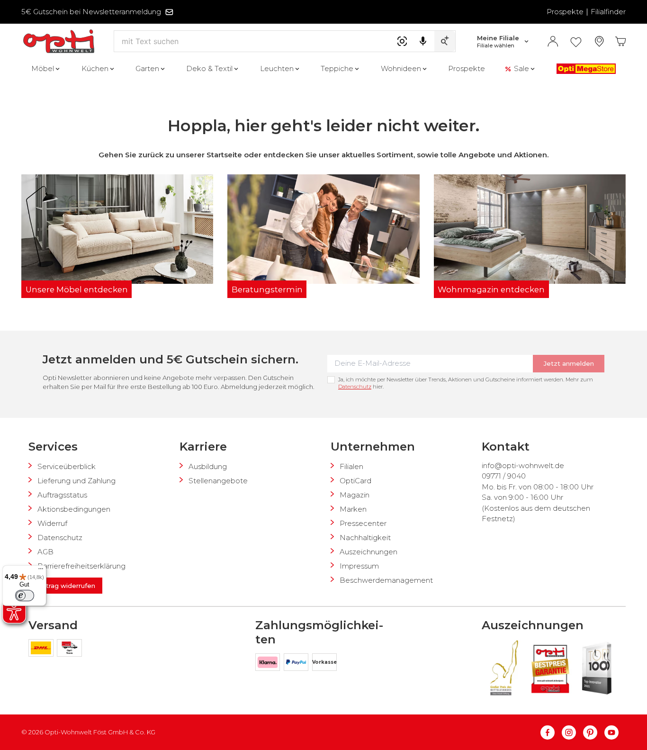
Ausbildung (208, 466)
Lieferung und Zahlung (76, 480)
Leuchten (277, 68)
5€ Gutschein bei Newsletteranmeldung (91, 11)
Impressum (359, 565)
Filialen (351, 466)
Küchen (94, 68)
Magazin (354, 494)
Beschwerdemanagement (386, 580)
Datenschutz (354, 386)
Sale (521, 68)
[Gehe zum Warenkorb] (620, 41)
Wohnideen (401, 68)
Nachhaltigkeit (365, 537)
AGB (45, 551)
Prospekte (565, 11)
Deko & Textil (209, 68)
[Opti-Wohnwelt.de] (58, 41)
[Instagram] (572, 732)
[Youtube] (611, 732)
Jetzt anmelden (569, 363)
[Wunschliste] (576, 42)
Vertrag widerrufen (65, 585)
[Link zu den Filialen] (599, 41)
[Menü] (40, 571)
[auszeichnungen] (503, 668)
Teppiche (337, 68)
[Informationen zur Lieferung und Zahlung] (42, 649)
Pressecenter (363, 523)
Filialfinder (608, 11)
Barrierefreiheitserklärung (81, 565)
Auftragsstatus (62, 494)
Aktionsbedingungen (73, 509)
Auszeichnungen (368, 551)
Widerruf (52, 523)
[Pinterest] (593, 732)
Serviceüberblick (66, 466)
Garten (147, 68)
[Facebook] (551, 732)
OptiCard (355, 480)
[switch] (24, 595)
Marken (353, 509)
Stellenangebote (218, 480)
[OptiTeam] (69, 649)
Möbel (42, 68)
